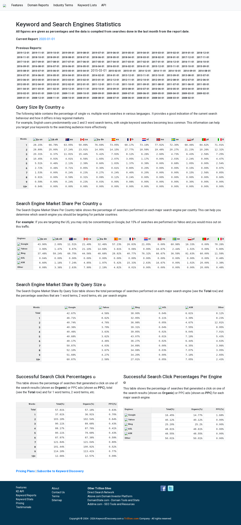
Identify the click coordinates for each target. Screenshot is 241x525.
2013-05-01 (38, 80)
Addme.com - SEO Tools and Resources (111, 504)
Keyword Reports (26, 495)
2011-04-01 (23, 89)
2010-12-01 (68, 89)
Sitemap (57, 500)
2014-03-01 (83, 75)
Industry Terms (63, 5)
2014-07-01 (23, 75)
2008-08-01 (98, 98)
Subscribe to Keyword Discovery (60, 471)
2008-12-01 (38, 98)
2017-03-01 (128, 62)
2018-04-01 (128, 57)
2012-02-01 (68, 84)
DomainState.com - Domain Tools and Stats (114, 500)
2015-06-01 (53, 71)
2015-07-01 (38, 71)
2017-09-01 (38, 62)
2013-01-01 (98, 80)
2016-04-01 (98, 66)
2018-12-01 (203, 53)
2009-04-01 (173, 93)
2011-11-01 (113, 84)
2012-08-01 (173, 80)
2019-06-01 (113, 53)
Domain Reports (38, 5)
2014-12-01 (144, 71)
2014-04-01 (68, 75)
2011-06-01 (188, 84)
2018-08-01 (68, 57)
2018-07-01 (83, 57)
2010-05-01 (173, 89)
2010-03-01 (203, 89)
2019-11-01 (38, 53)
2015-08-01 (23, 71)
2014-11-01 (159, 71)
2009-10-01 (83, 93)
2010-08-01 (128, 89)
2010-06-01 (158, 89)
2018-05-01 (113, 57)
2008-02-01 (188, 98)
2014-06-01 (38, 75)
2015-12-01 (158, 66)
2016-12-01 (173, 62)
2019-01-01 (188, 53)
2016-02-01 (128, 66)
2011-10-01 (128, 84)
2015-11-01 (173, 66)
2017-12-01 (188, 57)
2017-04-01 (113, 62)
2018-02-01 (158, 57)
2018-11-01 (23, 57)
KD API (20, 491)
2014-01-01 (113, 75)
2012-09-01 (158, 80)
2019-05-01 (128, 53)
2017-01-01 (158, 62)
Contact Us (58, 492)
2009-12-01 (53, 93)
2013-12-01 (128, 75)
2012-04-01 (38, 84)
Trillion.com (131, 518)
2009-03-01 (188, 93)
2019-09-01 (68, 53)
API (103, 5)
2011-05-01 (203, 84)
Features (18, 5)
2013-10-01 (158, 75)
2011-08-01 (158, 84)
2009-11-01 (68, 93)
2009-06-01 (143, 93)
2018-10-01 (38, 57)
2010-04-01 (188, 89)
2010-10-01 (98, 89)
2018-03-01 (143, 57)
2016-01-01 (143, 66)
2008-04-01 (158, 98)
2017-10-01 (23, 62)
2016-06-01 (68, 66)
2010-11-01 (83, 89)
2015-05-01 (68, 71)
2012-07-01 (188, 80)
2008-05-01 (143, 98)
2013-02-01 (83, 80)
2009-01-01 (23, 98)
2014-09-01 (189, 71)
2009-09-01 (98, 93)
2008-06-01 (128, 98)
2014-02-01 (98, 75)
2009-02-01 (203, 93)
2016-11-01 (188, 62)
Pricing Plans (25, 471)
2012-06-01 (203, 80)
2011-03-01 (38, 89)
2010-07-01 (143, 89)
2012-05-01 (23, 84)
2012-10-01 (143, 80)
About (55, 488)
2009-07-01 (128, 93)
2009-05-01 (158, 93)
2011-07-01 (173, 84)
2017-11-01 (203, 57)
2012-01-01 (83, 84)
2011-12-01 (98, 84)
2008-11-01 (53, 98)
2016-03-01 (113, 66)
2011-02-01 (53, 89)
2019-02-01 (173, 53)
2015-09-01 (203, 66)
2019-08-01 (83, 53)
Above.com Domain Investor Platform (110, 496)
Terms (55, 496)
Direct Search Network (101, 492)
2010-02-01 (23, 93)
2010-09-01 (113, 89)
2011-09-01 (143, 84)
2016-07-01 (53, 66)
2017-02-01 (143, 62)
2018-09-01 (53, 57)
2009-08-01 (113, 93)
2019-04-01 (143, 53)
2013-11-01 (143, 75)
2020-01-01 (47, 39)
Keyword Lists (87, 5)
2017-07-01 (68, 62)
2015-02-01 (114, 71)
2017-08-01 (53, 62)
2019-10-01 (53, 53)
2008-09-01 (83, 98)
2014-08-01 (204, 71)
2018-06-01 (98, 57)
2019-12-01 (23, 53)
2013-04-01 (53, 80)
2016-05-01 (83, 66)
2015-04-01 (83, 71)
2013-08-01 (188, 75)
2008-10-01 (68, 98)
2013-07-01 (203, 75)
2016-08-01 (38, 66)
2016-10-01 (203, 62)
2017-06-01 (83, 62)
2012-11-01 (128, 80)
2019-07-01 (98, 53)
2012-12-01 (113, 80)
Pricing (20, 503)
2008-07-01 (113, 98)
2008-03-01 (173, 98)
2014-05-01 (53, 75)
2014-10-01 (174, 71)
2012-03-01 (53, 84)
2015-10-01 (188, 66)
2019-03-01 (158, 53)
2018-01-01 (173, 57)
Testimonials (23, 507)
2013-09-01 (173, 75)
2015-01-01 (129, 71)
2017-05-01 (98, 62)
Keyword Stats (24, 499)
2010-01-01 (38, 93)
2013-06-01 (23, 80)
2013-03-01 (68, 80)
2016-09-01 (23, 66)
